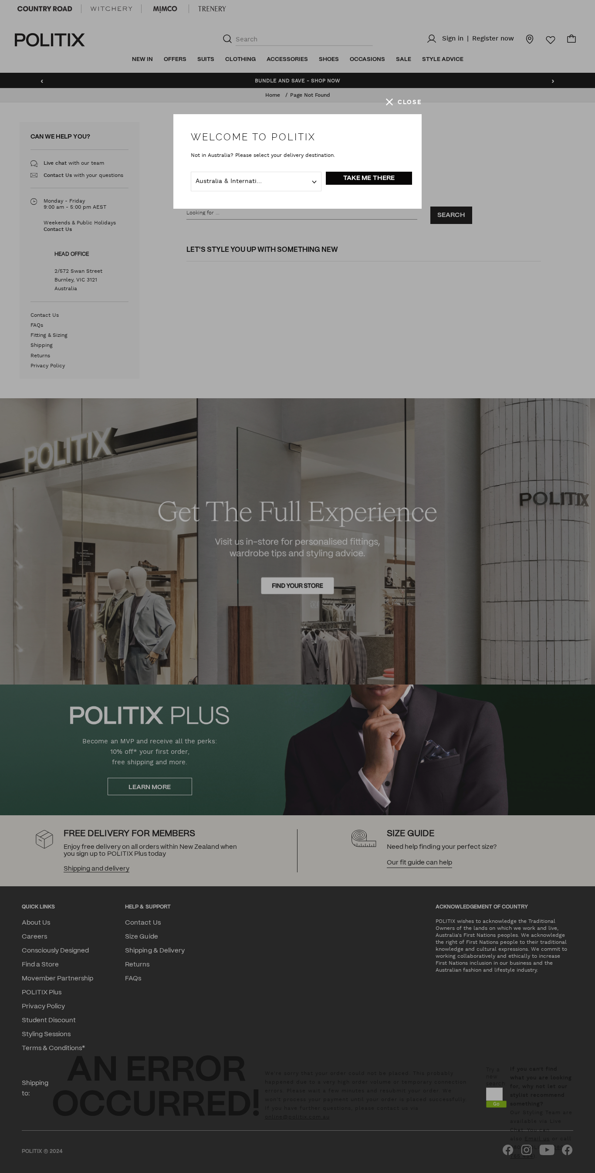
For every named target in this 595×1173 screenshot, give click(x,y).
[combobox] (256, 181)
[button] (404, 101)
